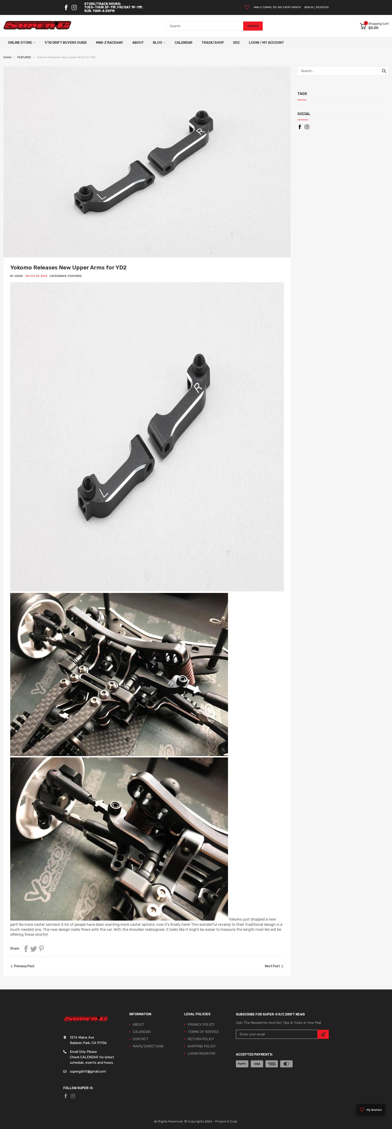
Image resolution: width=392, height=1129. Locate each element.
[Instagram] (74, 7)
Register (322, 7)
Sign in (308, 7)
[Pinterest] (41, 948)
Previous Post (24, 966)
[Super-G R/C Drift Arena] (37, 26)
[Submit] (323, 1034)
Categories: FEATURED (66, 276)
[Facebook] (66, 7)
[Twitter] (33, 948)
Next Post (272, 966)
